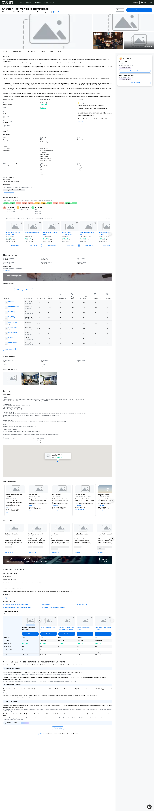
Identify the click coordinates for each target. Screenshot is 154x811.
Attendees (6, 287)
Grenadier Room (12, 327)
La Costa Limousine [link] (11, 534)
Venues (22, 2)
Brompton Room (12, 342)
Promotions (29, 2)
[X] (4, 598)
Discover (46, 2)
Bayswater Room (12, 332)
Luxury (52, 2)
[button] (46, 31)
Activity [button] (30, 546)
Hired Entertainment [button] (38, 546)
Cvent (2, 6)
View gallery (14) (148, 46)
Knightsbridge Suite (13, 306)
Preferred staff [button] (54, 548)
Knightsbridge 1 (12, 311)
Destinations (38, 2)
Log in (150, 2)
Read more (80, 121)
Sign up (146, 2)
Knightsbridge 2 (12, 317)
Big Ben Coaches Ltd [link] (81, 534)
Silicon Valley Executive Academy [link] (106, 534)
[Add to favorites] (22, 223)
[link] (14, 528)
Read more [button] (8, 507)
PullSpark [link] (54, 534)
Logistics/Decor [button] (65, 546)
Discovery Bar (12, 301)
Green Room (11, 337)
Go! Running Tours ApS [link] (35, 534)
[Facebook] (7, 598)
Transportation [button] (8, 546)
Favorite (120, 10)
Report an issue (41, 734)
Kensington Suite (12, 322)
